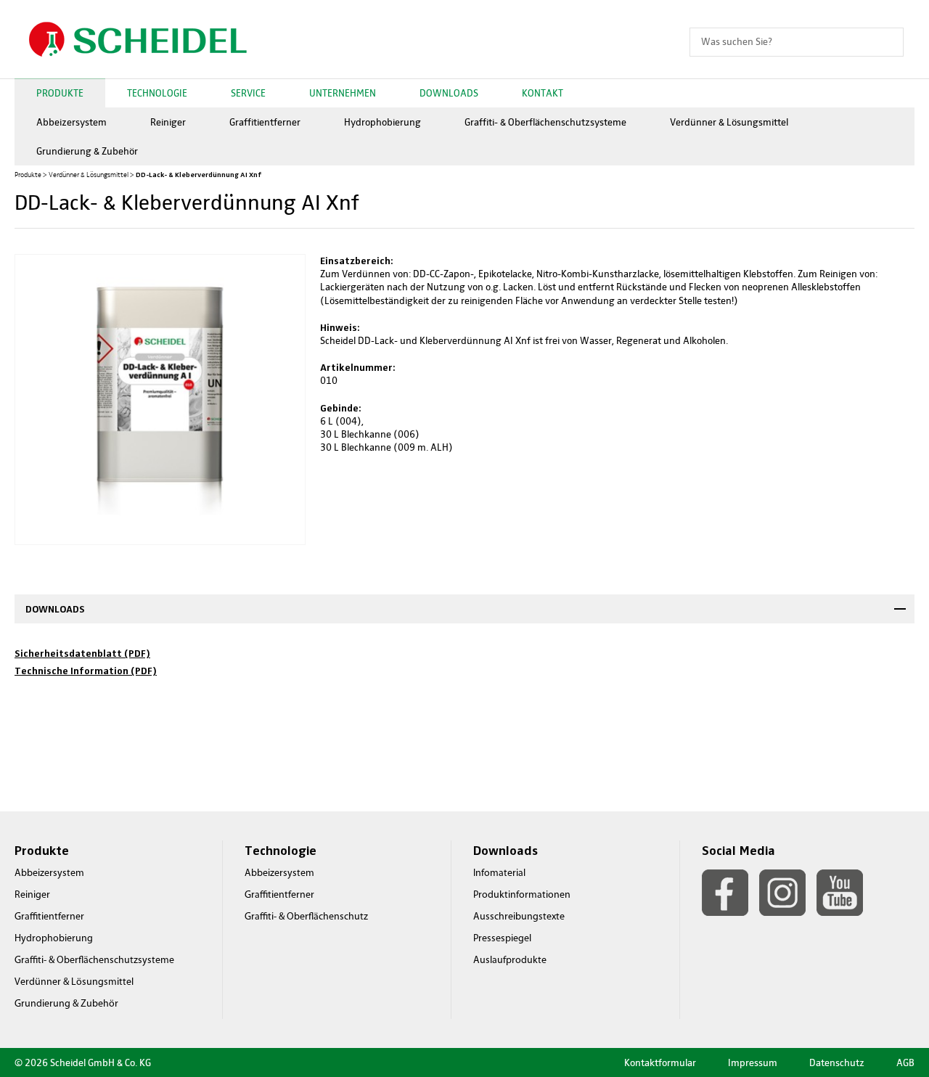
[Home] (138, 39)
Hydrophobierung (382, 122)
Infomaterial (499, 873)
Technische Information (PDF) (86, 670)
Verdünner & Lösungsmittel (729, 122)
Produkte (59, 93)
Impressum (752, 1063)
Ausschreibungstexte (519, 917)
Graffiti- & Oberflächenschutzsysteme (545, 122)
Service (248, 93)
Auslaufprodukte (510, 960)
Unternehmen (342, 93)
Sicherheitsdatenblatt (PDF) (82, 653)
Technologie (157, 93)
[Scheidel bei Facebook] (725, 892)
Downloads (449, 93)
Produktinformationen (521, 895)
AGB (905, 1063)
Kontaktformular (660, 1063)
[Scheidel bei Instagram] (782, 892)
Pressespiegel (502, 938)
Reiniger (168, 122)
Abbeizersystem (71, 122)
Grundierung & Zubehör (87, 151)
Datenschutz (836, 1063)
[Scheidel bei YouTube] (840, 892)
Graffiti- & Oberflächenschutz (306, 917)
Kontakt (542, 93)
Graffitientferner (264, 122)
